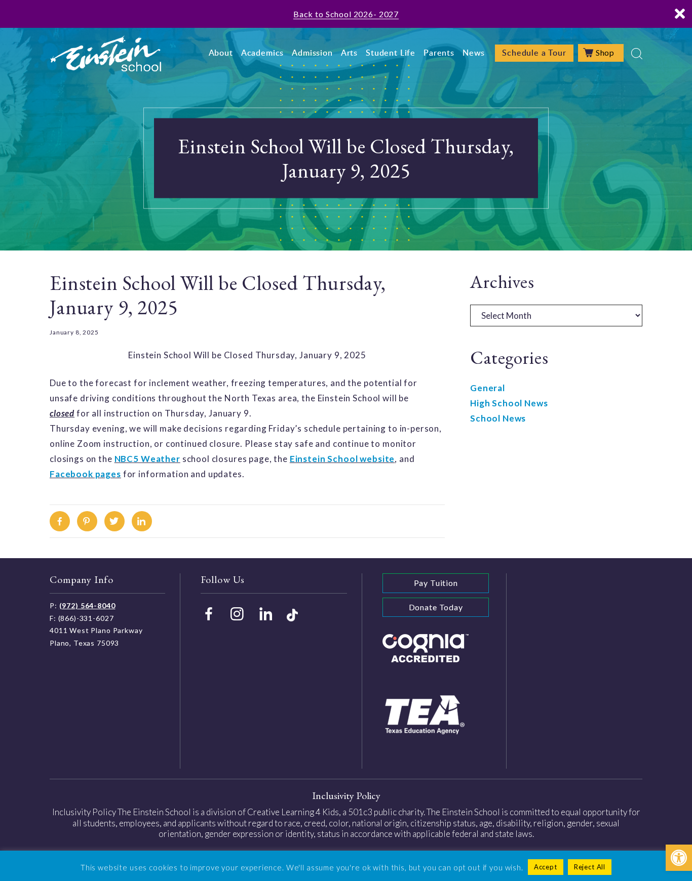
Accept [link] (545, 867)
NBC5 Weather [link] (147, 458)
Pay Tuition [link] (436, 583)
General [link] (487, 388)
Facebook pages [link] (85, 474)
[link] (679, 858)
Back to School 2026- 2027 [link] (346, 14)
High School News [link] (509, 403)
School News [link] (498, 418)
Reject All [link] (590, 867)
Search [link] (636, 53)
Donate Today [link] (436, 607)
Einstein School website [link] (342, 458)
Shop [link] (605, 52)
